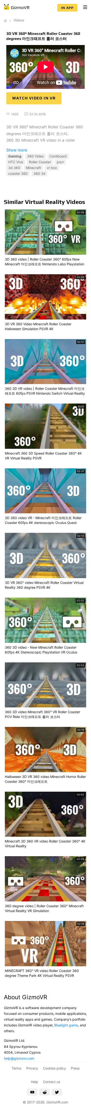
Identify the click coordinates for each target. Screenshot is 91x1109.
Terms (16, 1068)
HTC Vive (15, 162)
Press (75, 1068)
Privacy (32, 1068)
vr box (52, 168)
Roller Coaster (40, 162)
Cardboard (58, 156)
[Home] (5, 20)
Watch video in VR (34, 98)
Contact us (51, 1082)
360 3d (39, 173)
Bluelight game (66, 1025)
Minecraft (33, 168)
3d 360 (14, 168)
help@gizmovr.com (19, 1058)
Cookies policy (54, 1068)
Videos (18, 20)
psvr (60, 162)
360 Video (35, 156)
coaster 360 (18, 173)
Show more (16, 150)
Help (34, 1082)
